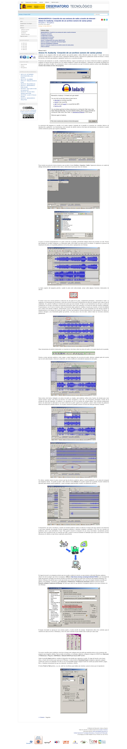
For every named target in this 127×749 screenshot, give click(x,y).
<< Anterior (41, 717)
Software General (25, 29)
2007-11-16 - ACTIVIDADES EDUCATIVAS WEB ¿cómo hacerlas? (27, 76)
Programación (24, 31)
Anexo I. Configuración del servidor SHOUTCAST (53, 40)
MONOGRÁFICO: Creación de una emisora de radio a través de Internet (58, 32)
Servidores (23, 32)
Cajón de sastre (54, 2)
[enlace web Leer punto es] (65, 744)
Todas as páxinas (45, 46)
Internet (41, 2)
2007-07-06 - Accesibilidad (27, 79)
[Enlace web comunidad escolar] (56, 744)
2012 (23, 44)
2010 (23, 48)
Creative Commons (103, 729)
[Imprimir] (104, 20)
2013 (23, 43)
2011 (23, 46)
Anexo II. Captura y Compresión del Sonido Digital (53, 41)
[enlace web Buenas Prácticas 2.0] (38, 744)
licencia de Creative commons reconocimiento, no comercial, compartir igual (28, 112)
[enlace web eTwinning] (74, 744)
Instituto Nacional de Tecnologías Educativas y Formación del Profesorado (91, 732)
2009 (23, 49)
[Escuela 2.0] (29, 744)
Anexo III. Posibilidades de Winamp (49, 43)
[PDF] (102, 20)
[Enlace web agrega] (47, 744)
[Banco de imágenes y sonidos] (102, 744)
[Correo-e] (107, 20)
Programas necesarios (46, 33)
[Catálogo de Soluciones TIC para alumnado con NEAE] (93, 744)
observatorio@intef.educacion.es (100, 731)
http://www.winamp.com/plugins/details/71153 (84, 577)
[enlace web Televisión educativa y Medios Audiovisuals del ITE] (84, 744)
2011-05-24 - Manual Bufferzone (28, 83)
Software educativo (25, 34)
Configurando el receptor (47, 38)
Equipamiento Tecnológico (31, 2)
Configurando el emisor (47, 35)
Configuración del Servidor (47, 37)
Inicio (22, 2)
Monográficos (42, 22)
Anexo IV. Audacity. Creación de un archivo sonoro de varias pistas (57, 45)
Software (47, 2)
